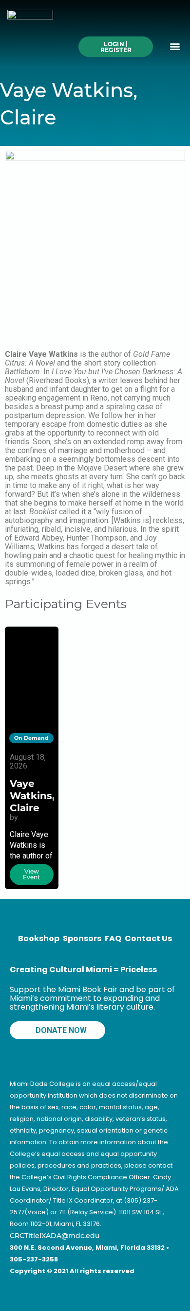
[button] (175, 46)
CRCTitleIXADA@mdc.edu (54, 1235)
